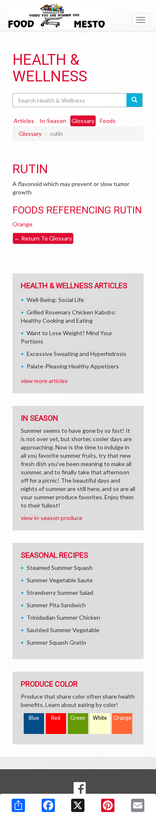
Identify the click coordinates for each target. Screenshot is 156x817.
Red (55, 718)
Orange (22, 224)
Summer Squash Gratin (56, 642)
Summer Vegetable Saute (60, 580)
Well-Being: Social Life (55, 299)
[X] (77, 805)
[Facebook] (48, 805)
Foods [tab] (108, 120)
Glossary (30, 133)
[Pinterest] (107, 805)
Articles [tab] (24, 120)
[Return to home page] (78, 16)
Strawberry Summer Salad (60, 592)
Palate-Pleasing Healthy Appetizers (73, 366)
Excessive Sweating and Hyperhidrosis (76, 353)
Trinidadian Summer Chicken (63, 617)
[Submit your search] (134, 100)
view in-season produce (51, 517)
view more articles (44, 380)
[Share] (18, 805)
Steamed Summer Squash (60, 567)
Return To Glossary (43, 238)
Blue (34, 718)
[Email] (137, 805)
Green (77, 718)
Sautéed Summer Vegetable (63, 629)
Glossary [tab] (83, 120)
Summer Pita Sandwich (56, 604)
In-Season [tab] (53, 120)
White (100, 718)
